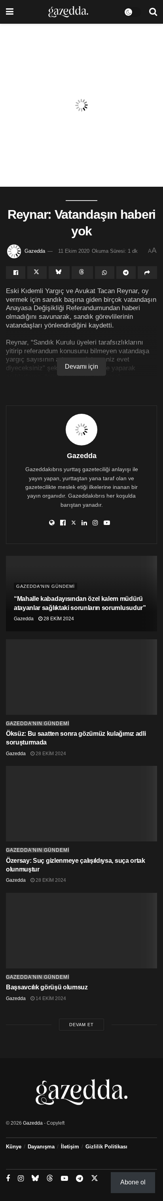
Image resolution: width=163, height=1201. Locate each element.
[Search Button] (153, 12)
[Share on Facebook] (15, 272)
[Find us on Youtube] (64, 1178)
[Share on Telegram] (126, 272)
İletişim (70, 1147)
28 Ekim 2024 (58, 618)
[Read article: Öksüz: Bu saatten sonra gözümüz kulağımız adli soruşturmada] (81, 677)
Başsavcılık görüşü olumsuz (47, 987)
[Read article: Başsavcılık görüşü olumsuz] (81, 930)
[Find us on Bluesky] (35, 1178)
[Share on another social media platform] (147, 272)
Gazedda (35, 251)
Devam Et (81, 1024)
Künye (13, 1147)
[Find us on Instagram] (21, 1178)
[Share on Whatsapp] (104, 272)
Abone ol (133, 1182)
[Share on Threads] (82, 272)
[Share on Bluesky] (59, 272)
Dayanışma (41, 1147)
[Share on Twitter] (37, 272)
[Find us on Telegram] (79, 1178)
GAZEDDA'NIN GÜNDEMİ (45, 586)
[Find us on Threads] (50, 1178)
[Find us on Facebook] (8, 1178)
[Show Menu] (9, 12)
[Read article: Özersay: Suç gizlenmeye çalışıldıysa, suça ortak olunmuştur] (81, 803)
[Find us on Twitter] (94, 1178)
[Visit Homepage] (68, 12)
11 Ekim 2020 (73, 251)
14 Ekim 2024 (50, 998)
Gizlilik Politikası (106, 1147)
